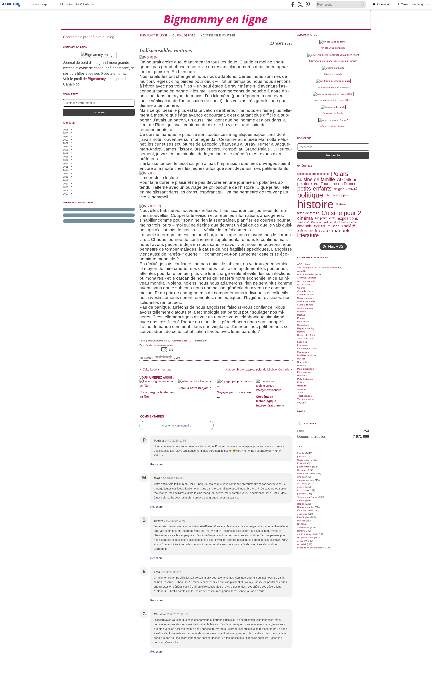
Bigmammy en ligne (153, 35)
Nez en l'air (303, 362)
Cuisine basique (305, 298)
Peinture (301, 365)
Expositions (303, 321)
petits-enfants (314, 189)
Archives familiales (306, 277)
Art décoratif (303, 284)
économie (304, 226)
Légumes (302, 342)
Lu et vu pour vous (307, 348)
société (348, 226)
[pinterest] (307, 4)
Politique (301, 385)
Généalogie (303, 325)
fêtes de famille (308, 213)
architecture (305, 230)
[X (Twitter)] (300, 4)
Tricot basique (304, 396)
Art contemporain (306, 281)
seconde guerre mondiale (313, 174)
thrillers (320, 226)
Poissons (302, 375)
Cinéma (301, 288)
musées (333, 226)
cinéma (305, 218)
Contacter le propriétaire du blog (88, 37)
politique (310, 195)
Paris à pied (319, 222)
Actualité (351, 188)
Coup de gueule (305, 294)
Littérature (302, 345)
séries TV (303, 222)
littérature (308, 235)
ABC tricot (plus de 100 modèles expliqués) (319, 267)
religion (339, 189)
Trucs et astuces (305, 399)
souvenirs (302, 389)
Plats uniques (304, 372)
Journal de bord (184, 35)
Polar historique (305, 379)
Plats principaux (305, 369)
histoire (315, 204)
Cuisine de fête (305, 304)
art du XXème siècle (343, 222)
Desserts (301, 311)
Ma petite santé (325, 218)
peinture (304, 184)
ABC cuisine (303, 264)
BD (316, 184)
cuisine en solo (305, 308)
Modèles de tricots (306, 355)
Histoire (341, 204)
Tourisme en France (338, 184)
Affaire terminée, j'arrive (309, 274)
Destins (301, 315)
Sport (300, 392)
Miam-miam (303, 352)
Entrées (301, 318)
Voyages (301, 402)
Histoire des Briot (306, 335)
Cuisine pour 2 (341, 213)
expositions (348, 218)
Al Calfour (347, 179)
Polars (339, 174)
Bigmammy (97, 79)
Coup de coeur (305, 291)
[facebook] (293, 4)
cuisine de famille (316, 179)
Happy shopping (337, 195)
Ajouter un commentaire (176, 425)
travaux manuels (333, 230)
